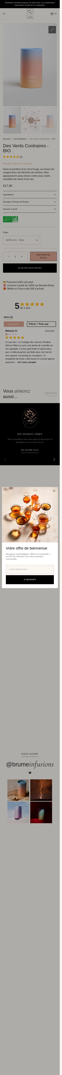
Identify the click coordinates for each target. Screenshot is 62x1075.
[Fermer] (54, 490)
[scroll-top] (53, 1068)
